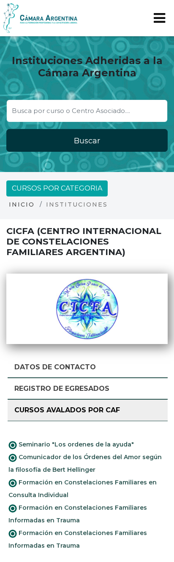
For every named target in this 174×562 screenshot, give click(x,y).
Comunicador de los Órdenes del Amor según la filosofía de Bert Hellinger (85, 463)
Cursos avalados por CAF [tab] (67, 410)
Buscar (87, 140)
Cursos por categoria (57, 188)
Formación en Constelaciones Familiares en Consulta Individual (82, 489)
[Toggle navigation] (159, 18)
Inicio (22, 204)
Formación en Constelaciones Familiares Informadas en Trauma (77, 514)
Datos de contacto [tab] (55, 367)
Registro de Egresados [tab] (61, 389)
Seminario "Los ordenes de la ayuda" (75, 444)
